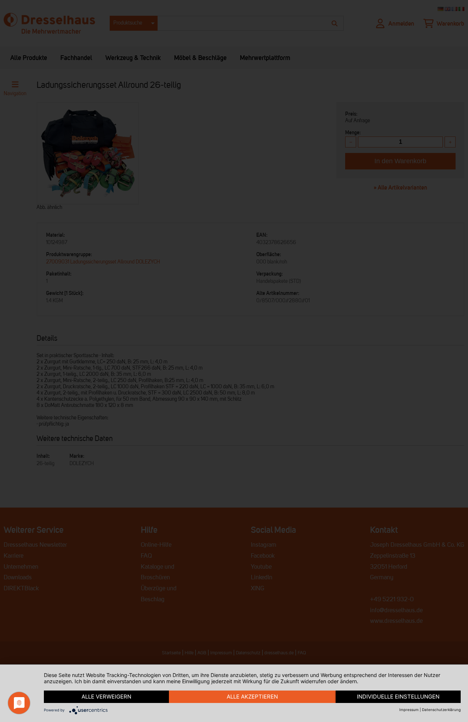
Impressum (409, 709)
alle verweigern (106, 696)
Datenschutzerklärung (441, 709)
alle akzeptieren (252, 696)
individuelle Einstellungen (398, 696)
